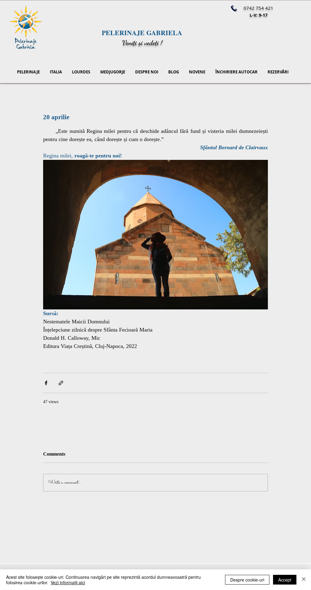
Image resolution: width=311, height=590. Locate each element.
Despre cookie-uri (247, 580)
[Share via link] (61, 383)
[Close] (303, 579)
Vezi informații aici (68, 582)
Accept (284, 580)
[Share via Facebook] (46, 383)
